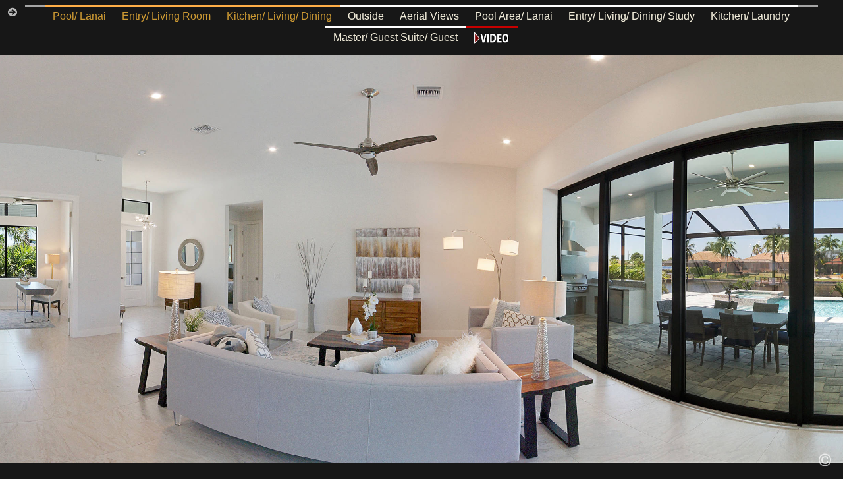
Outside (366, 16)
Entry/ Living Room (166, 16)
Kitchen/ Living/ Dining (279, 16)
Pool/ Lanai (79, 16)
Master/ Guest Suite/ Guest (395, 37)
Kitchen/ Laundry (750, 16)
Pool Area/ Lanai (514, 16)
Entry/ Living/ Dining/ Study (631, 16)
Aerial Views (429, 16)
